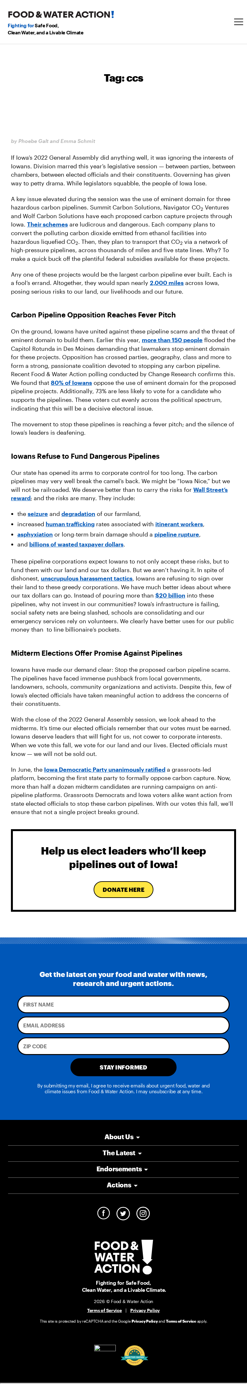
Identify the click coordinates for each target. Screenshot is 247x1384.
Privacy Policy (145, 1310)
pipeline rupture (176, 534)
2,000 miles (167, 282)
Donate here (123, 889)
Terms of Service (104, 1310)
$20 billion (170, 595)
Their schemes (47, 224)
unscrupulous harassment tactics (87, 578)
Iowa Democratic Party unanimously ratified (104, 769)
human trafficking (70, 524)
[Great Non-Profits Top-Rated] (134, 1355)
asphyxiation (35, 534)
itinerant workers (179, 524)
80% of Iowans (71, 382)
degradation (78, 513)
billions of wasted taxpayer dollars (76, 544)
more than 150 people (172, 339)
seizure (38, 513)
